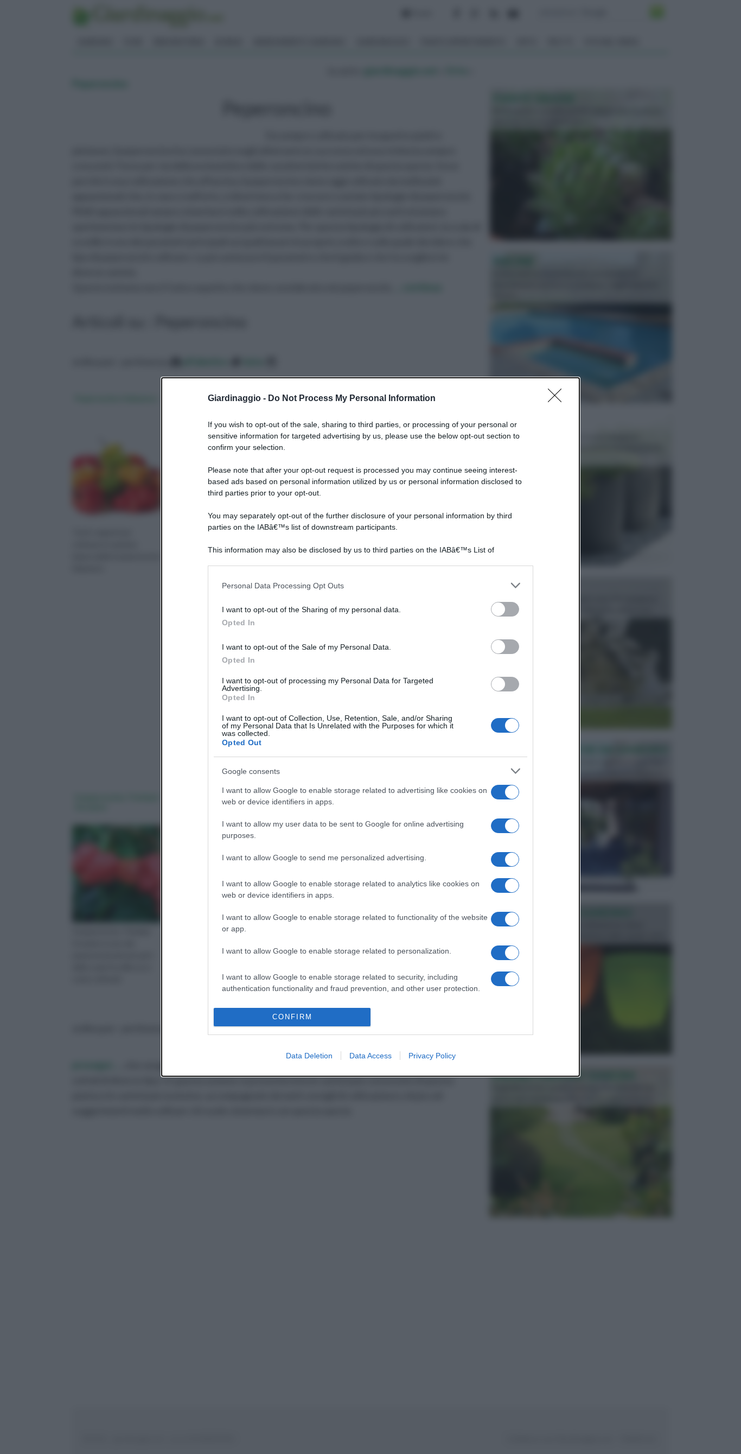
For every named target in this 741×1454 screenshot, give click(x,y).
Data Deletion (309, 1055)
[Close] (558, 399)
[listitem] (370, 585)
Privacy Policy (432, 1055)
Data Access (370, 1055)
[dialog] (370, 727)
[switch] (505, 609)
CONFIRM (292, 1017)
